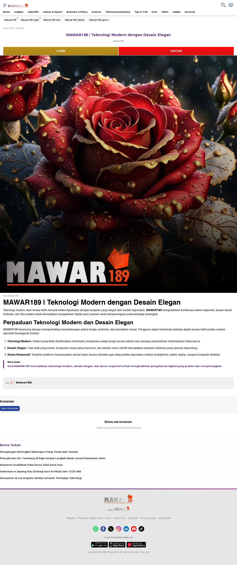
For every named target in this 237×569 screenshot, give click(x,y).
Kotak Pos (119, 518)
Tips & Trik (140, 11)
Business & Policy (77, 11)
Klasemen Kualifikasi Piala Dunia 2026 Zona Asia (31, 464)
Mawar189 (10, 19)
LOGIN (61, 51)
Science (96, 11)
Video (165, 11)
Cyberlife (33, 11)
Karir (108, 518)
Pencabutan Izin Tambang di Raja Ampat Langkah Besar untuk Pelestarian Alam (52, 458)
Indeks (177, 11)
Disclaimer (165, 518)
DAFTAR (176, 51)
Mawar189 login (30, 19)
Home (6, 11)
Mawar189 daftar (75, 19)
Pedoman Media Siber (90, 518)
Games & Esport (52, 11)
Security (190, 11)
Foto (154, 11)
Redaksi (71, 518)
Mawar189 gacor (98, 19)
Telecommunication (117, 11)
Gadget (18, 11)
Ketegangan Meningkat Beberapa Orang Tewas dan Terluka (39, 451)
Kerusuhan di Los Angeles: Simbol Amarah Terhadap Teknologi (41, 478)
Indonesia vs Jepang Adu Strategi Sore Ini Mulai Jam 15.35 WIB (40, 471)
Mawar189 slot (51, 19)
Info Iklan (133, 518)
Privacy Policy (148, 518)
